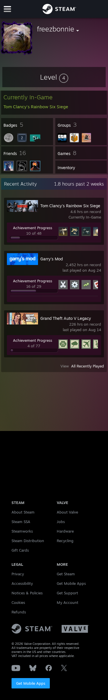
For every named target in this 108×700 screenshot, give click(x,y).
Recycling (65, 540)
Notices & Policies (27, 593)
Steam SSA (21, 521)
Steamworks (22, 531)
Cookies (18, 602)
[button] (54, 77)
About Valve (67, 512)
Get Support (67, 593)
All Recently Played (87, 366)
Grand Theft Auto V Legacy (65, 318)
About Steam (23, 512)
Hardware (65, 531)
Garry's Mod (51, 258)
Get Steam (66, 574)
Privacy (18, 574)
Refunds (19, 612)
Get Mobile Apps (30, 683)
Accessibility (22, 583)
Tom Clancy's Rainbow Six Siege (70, 205)
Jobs (61, 521)
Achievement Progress (32, 227)
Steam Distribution (28, 540)
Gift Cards (20, 550)
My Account (67, 602)
